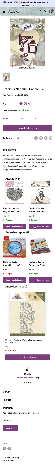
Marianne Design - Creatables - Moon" (11, 263)
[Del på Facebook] (36, 138)
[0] (50, 11)
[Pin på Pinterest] (41, 138)
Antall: (5, 118)
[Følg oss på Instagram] (9, 448)
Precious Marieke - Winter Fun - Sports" (38, 210)
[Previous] (6, 202)
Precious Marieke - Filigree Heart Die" (11, 210)
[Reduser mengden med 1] (22, 118)
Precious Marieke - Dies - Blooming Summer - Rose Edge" (25, 341)
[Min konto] (45, 11)
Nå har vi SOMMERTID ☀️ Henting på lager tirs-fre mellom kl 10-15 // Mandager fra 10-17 (27, 3)
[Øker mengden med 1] (35, 118)
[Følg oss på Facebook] (4, 448)
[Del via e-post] (50, 138)
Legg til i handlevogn (27, 357)
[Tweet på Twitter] (46, 138)
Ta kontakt (20, 377)
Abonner (10, 428)
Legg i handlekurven (27, 128)
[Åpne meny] (4, 12)
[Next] (49, 202)
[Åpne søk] (40, 11)
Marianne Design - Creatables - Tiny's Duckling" (37, 263)
